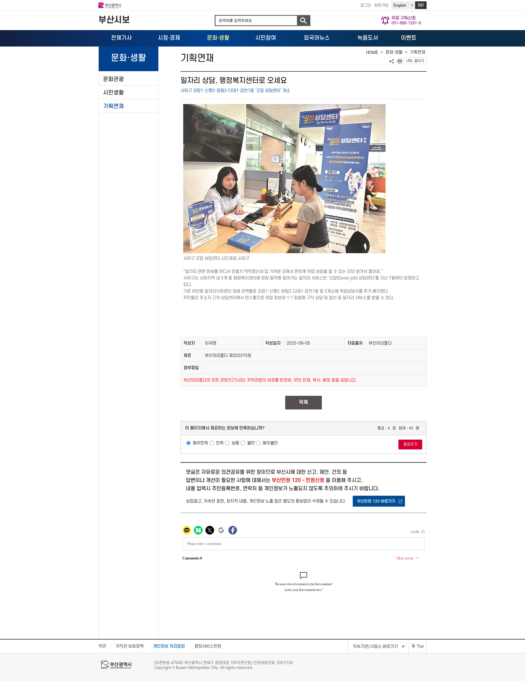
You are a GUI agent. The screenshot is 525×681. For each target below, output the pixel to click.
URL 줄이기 (415, 61)
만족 (220, 443)
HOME (372, 52)
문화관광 (113, 79)
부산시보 (114, 20)
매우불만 (270, 443)
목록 (303, 402)
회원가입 (381, 5)
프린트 (400, 61)
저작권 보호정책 (130, 646)
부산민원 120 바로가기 (376, 501)
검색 (303, 20)
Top (420, 646)
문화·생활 (394, 52)
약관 (102, 646)
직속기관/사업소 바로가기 (375, 646)
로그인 (365, 5)
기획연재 (113, 106)
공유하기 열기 (391, 61)
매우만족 (200, 443)
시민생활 (113, 93)
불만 (251, 443)
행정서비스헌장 (207, 646)
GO (421, 5)
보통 (235, 443)
